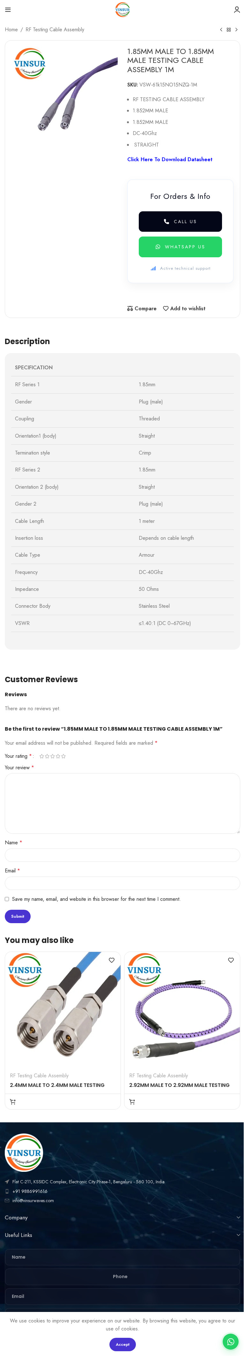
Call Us (185, 221)
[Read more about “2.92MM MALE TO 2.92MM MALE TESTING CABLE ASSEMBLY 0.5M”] (132, 1101)
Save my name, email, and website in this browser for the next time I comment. (96, 899)
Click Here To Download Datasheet (169, 159)
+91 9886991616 (30, 1191)
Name (13, 842)
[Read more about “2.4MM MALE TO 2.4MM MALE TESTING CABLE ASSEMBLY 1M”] (13, 1101)
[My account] (237, 9)
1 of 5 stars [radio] (41, 756)
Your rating (18, 756)
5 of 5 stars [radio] (63, 756)
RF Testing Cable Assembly (55, 29)
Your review (19, 767)
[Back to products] (229, 30)
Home (11, 29)
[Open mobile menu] (8, 9)
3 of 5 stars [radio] (52, 756)
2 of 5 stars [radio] (47, 756)
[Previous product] (221, 30)
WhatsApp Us (185, 247)
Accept (123, 1344)
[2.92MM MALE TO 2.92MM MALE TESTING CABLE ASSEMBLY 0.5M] (182, 1009)
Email (12, 870)
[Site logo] (122, 9)
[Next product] (236, 30)
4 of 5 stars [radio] (58, 756)
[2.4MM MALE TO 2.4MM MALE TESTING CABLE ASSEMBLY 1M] (63, 1009)
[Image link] (24, 1152)
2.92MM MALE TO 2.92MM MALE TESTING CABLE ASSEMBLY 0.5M (179, 1088)
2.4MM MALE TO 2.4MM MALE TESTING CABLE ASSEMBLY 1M (57, 1088)
